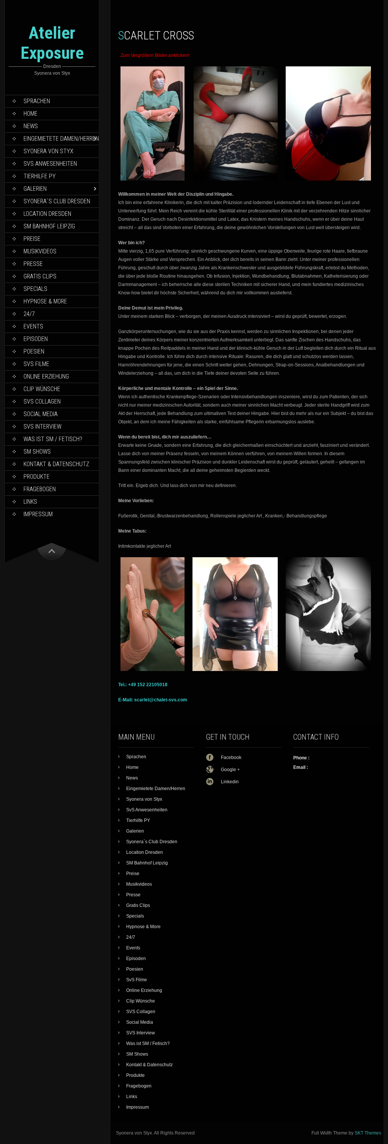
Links (30, 501)
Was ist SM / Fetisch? (52, 439)
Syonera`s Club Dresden (56, 201)
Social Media (40, 414)
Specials (35, 288)
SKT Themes (368, 1133)
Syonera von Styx (48, 151)
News (30, 126)
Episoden (35, 339)
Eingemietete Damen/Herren (61, 138)
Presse (33, 263)
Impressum (38, 514)
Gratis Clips (39, 276)
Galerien (35, 188)
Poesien (33, 351)
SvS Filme (36, 364)
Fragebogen (39, 489)
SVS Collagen (42, 401)
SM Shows (37, 451)
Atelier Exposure (52, 43)
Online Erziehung (46, 376)
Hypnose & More (45, 301)
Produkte (36, 476)
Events (33, 326)
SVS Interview (42, 426)
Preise (32, 238)
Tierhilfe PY (39, 176)
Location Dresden (47, 213)
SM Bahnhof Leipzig (49, 226)
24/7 (29, 313)
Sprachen (36, 101)
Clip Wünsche (41, 389)
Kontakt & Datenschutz (56, 464)
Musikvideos (39, 251)
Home (30, 113)
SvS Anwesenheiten (50, 163)
